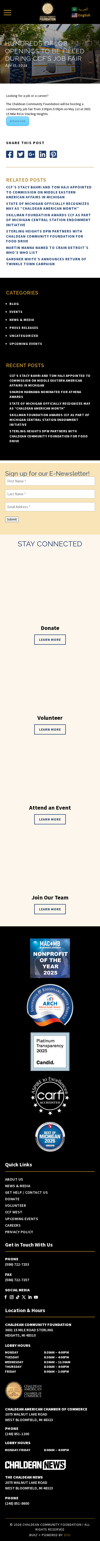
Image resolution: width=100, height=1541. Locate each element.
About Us (14, 1179)
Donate (12, 1199)
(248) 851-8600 (17, 1503)
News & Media (21, 319)
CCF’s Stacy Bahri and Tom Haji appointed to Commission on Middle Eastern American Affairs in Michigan (49, 192)
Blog (14, 304)
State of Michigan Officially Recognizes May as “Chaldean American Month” (47, 206)
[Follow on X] (20, 154)
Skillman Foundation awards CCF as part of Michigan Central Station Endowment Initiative (48, 220)
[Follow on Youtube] (36, 1297)
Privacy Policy (19, 1232)
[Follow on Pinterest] (53, 154)
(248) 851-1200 (17, 1433)
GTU (67, 1535)
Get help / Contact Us (26, 1192)
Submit (12, 519)
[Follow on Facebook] (9, 154)
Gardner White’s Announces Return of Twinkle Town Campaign (46, 261)
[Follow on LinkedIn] (42, 154)
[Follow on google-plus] (31, 154)
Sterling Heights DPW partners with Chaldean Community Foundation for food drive (44, 236)
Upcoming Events (25, 343)
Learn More (50, 639)
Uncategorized (23, 335)
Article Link (17, 121)
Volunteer (15, 1205)
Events (16, 312)
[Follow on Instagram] (12, 1297)
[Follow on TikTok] (18, 1297)
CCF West (14, 1212)
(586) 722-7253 (17, 1264)
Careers (13, 1225)
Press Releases (23, 327)
